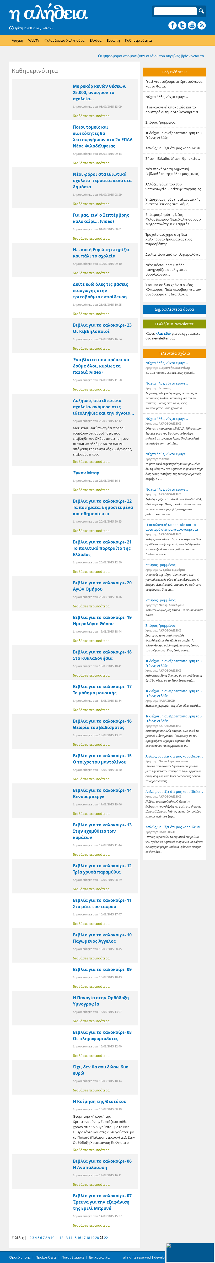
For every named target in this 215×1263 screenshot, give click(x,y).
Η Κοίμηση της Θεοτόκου (99, 1101)
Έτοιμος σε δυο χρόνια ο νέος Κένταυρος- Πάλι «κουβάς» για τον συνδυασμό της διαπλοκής (173, 289)
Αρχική (17, 40)
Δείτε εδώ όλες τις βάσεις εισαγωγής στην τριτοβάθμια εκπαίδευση (100, 290)
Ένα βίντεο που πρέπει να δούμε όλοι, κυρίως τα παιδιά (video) (101, 366)
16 (79, 1237)
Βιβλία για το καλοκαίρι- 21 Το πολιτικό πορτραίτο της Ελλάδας (102, 548)
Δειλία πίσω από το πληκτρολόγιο (173, 254)
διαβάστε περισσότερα (91, 115)
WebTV (33, 40)
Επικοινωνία (99, 1257)
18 (88, 1237)
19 (92, 1237)
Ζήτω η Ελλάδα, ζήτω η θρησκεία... (173, 158)
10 (52, 1237)
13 (66, 1237)
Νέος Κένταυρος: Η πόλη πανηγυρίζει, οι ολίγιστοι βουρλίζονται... (166, 269)
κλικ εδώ (163, 333)
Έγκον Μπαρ (86, 473)
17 (83, 1237)
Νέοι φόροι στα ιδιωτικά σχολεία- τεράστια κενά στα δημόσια (102, 180)
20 (97, 1237)
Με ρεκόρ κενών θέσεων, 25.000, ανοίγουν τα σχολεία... (99, 92)
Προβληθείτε (45, 1257)
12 (61, 1237)
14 (70, 1237)
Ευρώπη (113, 40)
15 (75, 1237)
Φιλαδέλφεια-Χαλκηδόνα (64, 40)
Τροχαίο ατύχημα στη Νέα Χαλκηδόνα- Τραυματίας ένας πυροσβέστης (169, 239)
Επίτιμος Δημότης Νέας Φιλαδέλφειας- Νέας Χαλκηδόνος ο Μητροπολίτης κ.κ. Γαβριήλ (173, 219)
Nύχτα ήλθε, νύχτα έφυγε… (167, 96)
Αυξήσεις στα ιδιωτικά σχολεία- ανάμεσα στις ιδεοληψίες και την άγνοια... (103, 407)
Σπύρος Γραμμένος (160, 122)
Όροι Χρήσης (19, 1257)
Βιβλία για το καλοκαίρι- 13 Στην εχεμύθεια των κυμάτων (102, 831)
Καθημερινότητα (138, 40)
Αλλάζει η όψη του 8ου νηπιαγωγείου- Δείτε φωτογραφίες (173, 186)
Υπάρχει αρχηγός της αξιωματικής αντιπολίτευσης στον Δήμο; (173, 201)
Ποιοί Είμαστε (72, 1257)
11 (57, 1237)
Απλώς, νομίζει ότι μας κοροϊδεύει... (174, 148)
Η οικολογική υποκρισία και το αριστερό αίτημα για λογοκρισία (172, 109)
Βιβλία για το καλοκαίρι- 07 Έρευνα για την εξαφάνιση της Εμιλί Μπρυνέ (102, 1202)
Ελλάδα (95, 40)
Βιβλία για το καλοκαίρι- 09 (102, 969)
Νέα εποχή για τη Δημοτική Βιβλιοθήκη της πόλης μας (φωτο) (172, 171)
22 (106, 1237)
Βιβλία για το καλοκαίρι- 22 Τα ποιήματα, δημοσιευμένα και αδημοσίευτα (103, 507)
